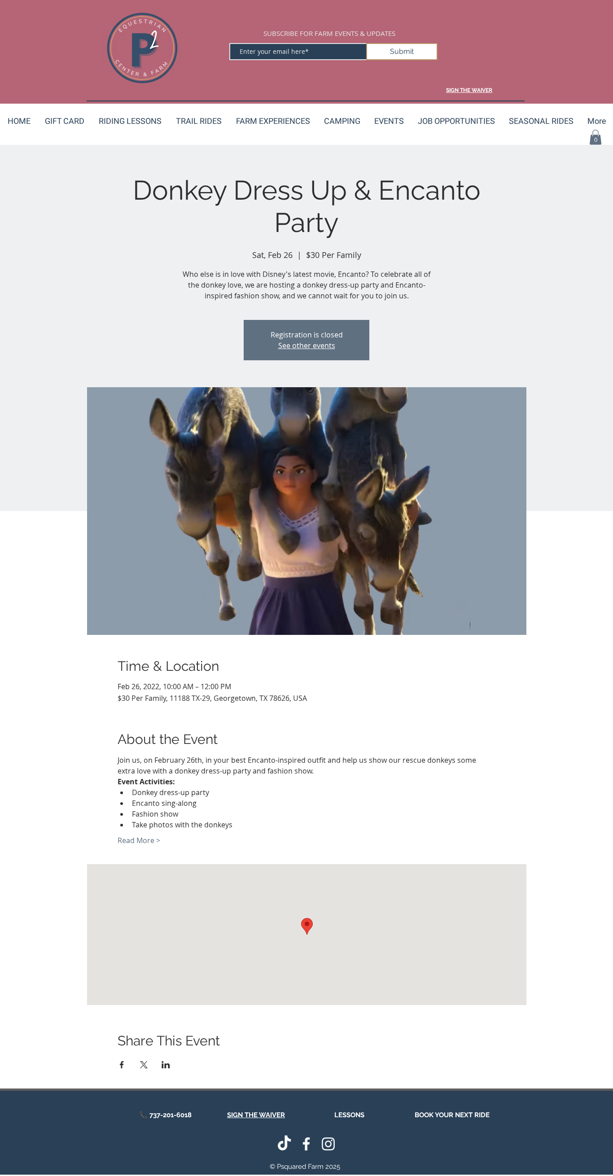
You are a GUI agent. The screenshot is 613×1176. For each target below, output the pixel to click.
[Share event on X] (144, 1064)
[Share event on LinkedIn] (166, 1064)
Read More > (139, 840)
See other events (306, 345)
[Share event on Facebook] (122, 1064)
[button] (595, 137)
